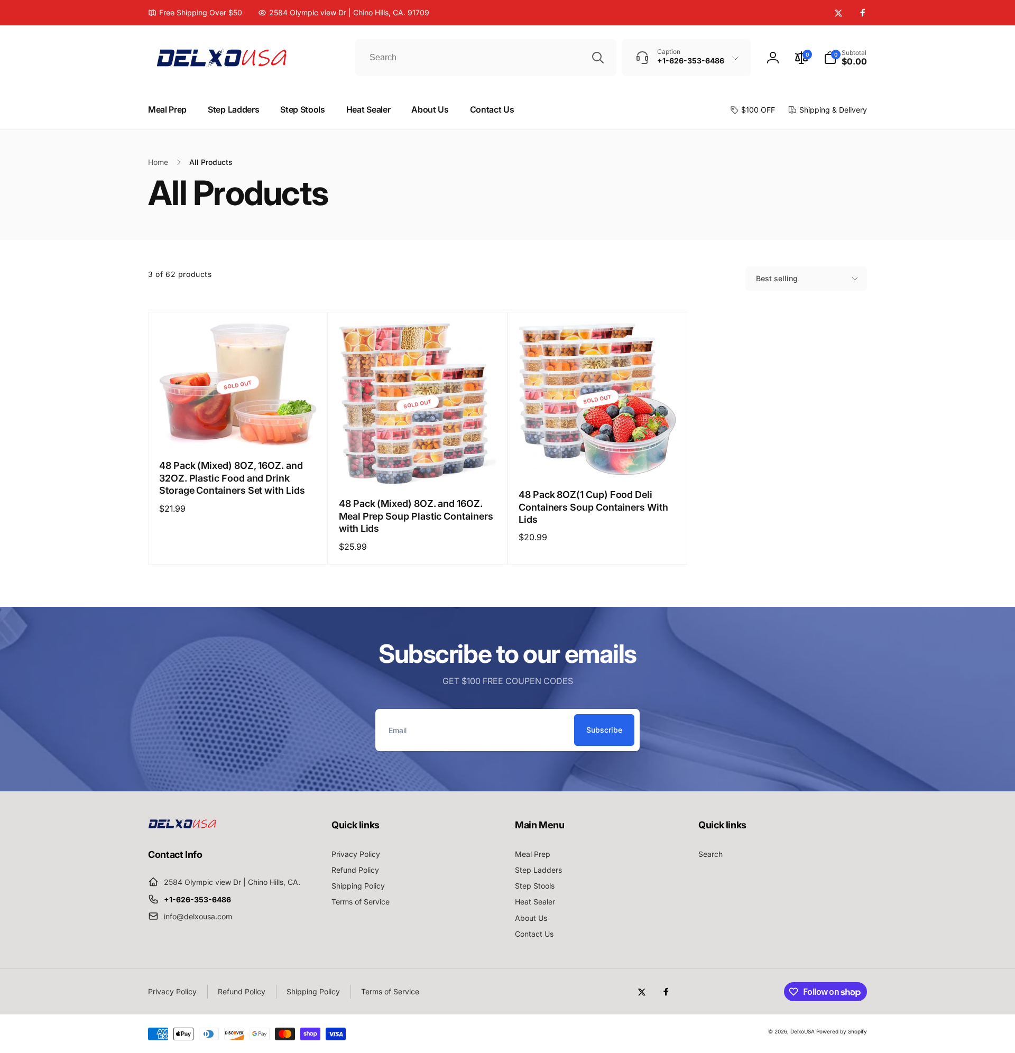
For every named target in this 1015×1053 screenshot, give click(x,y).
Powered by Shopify (841, 1031)
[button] (845, 58)
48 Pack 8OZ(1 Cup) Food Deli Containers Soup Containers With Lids (593, 507)
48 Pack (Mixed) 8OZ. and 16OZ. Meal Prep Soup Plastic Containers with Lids (416, 516)
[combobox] (485, 57)
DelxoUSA (802, 1031)
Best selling (777, 278)
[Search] (597, 57)
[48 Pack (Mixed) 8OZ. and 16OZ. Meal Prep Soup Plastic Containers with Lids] (418, 464)
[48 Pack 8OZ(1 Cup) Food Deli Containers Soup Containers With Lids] (598, 455)
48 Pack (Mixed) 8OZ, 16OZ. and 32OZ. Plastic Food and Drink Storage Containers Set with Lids (232, 478)
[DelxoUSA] (182, 825)
